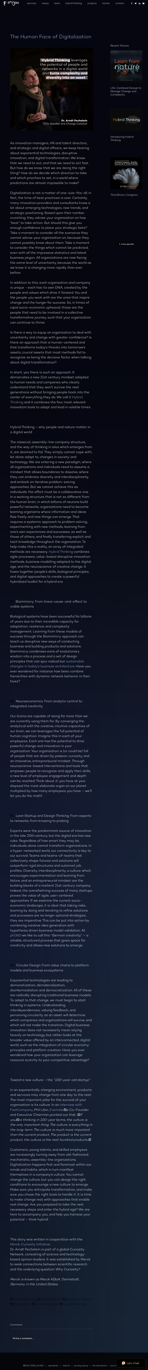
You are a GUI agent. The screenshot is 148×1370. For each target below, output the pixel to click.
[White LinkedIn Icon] (139, 3)
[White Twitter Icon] (135, 3)
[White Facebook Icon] (132, 3)
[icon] (143, 3)
